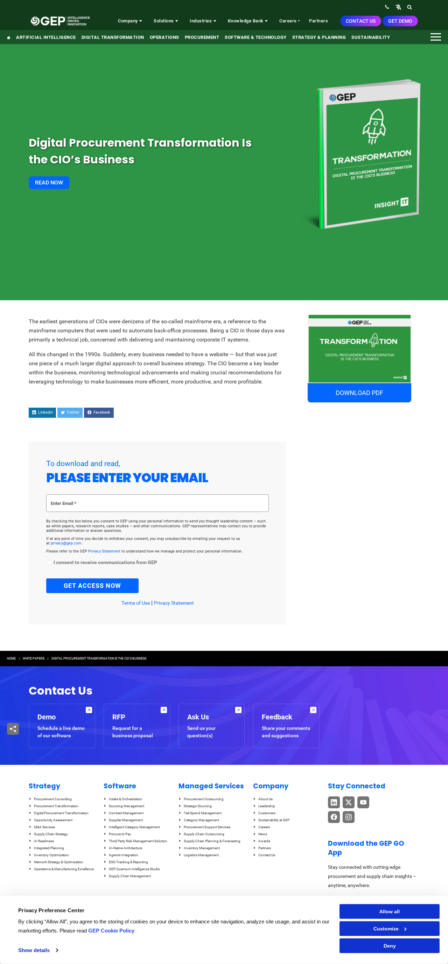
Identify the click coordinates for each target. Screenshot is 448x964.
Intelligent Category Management (134, 827)
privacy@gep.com (66, 543)
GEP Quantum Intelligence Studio (134, 869)
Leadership (266, 806)
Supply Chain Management (130, 876)
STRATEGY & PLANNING (319, 37)
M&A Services (44, 827)
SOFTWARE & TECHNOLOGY (256, 37)
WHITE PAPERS (33, 658)
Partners (318, 20)
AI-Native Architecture (125, 848)
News (262, 834)
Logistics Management (201, 855)
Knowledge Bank (246, 20)
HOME (11, 658)
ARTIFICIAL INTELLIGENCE (46, 37)
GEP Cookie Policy (111, 931)
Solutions (164, 20)
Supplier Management (126, 820)
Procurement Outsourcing (204, 799)
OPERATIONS (164, 37)
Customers (266, 813)
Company (128, 20)
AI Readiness (44, 841)
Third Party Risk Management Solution (138, 841)
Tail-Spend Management (203, 813)
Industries (201, 20)
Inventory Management (202, 848)
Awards (264, 841)
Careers (288, 20)
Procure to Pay (120, 834)
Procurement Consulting (53, 799)
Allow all (389, 911)
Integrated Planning (49, 848)
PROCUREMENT (202, 37)
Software (120, 786)
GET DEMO (400, 21)
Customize (386, 928)
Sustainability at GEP (273, 820)
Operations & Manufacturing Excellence (64, 869)
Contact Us (361, 21)
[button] (398, 7)
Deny (390, 946)
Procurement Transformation (56, 806)
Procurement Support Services (207, 827)
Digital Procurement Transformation (61, 813)
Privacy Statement (104, 551)
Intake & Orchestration (125, 799)
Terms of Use (135, 603)
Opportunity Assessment (53, 820)
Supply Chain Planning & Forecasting (212, 841)
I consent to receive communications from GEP (105, 562)
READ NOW (49, 182)
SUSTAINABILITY (370, 37)
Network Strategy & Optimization (58, 862)
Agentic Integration (123, 855)
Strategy (44, 786)
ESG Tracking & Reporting (128, 862)
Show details (34, 950)
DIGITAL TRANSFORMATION (113, 37)
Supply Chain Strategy (51, 834)
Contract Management (126, 813)
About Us (265, 799)
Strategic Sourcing (198, 806)
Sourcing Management (126, 806)
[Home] (60, 21)
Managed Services (211, 786)
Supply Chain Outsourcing (204, 834)
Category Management (201, 820)
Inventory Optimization (51, 855)
